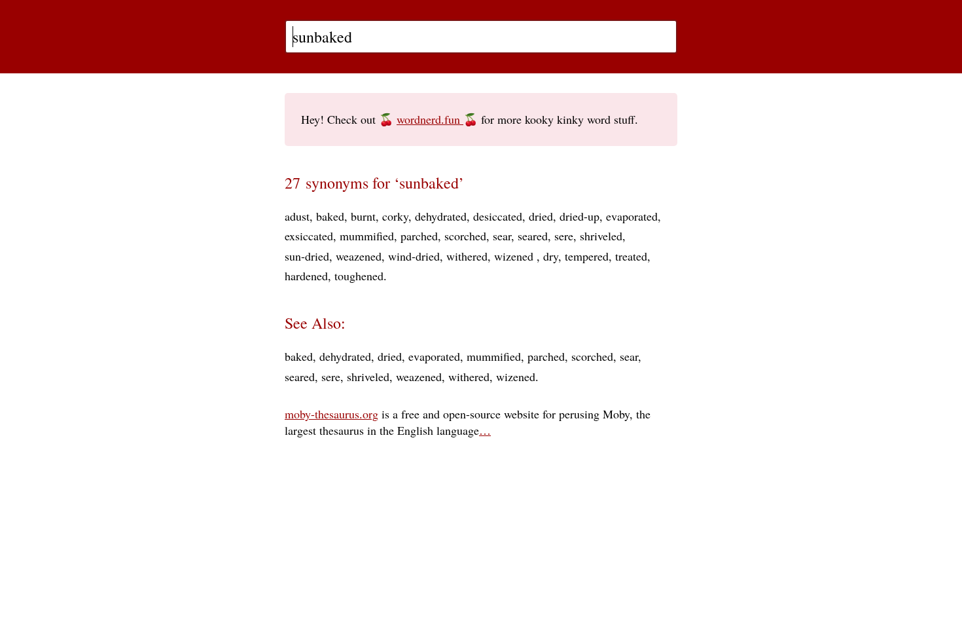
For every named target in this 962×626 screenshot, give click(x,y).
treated (631, 256)
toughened (358, 276)
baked (330, 216)
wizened (515, 256)
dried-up (579, 216)
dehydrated (441, 216)
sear (502, 236)
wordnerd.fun (430, 119)
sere (563, 236)
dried (541, 216)
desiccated (497, 216)
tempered (587, 256)
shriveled (601, 236)
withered (467, 256)
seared (533, 236)
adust (297, 216)
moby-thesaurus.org (331, 414)
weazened (359, 256)
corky (395, 216)
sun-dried (307, 256)
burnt (363, 216)
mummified (367, 236)
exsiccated (309, 236)
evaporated (632, 216)
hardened (306, 276)
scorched (465, 236)
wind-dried (414, 256)
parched (419, 236)
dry (550, 256)
